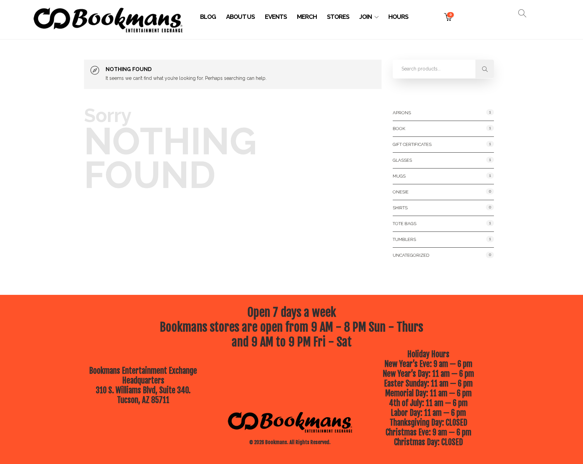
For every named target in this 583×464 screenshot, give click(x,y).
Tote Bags (404, 223)
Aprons (402, 112)
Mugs (399, 176)
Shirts (400, 207)
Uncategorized (411, 255)
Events (276, 16)
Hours (398, 16)
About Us (240, 16)
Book (399, 128)
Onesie (401, 191)
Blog (208, 16)
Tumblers (404, 239)
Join (365, 16)
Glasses (402, 160)
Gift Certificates (412, 144)
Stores (338, 16)
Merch (307, 16)
